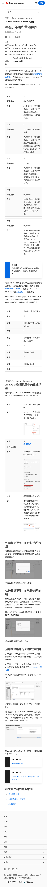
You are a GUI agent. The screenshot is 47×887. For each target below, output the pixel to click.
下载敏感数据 (17, 763)
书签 (9, 37)
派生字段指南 (13, 794)
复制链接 (17, 37)
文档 (7, 18)
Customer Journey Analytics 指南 (21, 22)
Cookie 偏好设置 (24, 878)
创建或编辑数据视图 (16, 799)
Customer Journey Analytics (22, 18)
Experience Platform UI (13, 289)
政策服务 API (21, 292)
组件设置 (27, 444)
